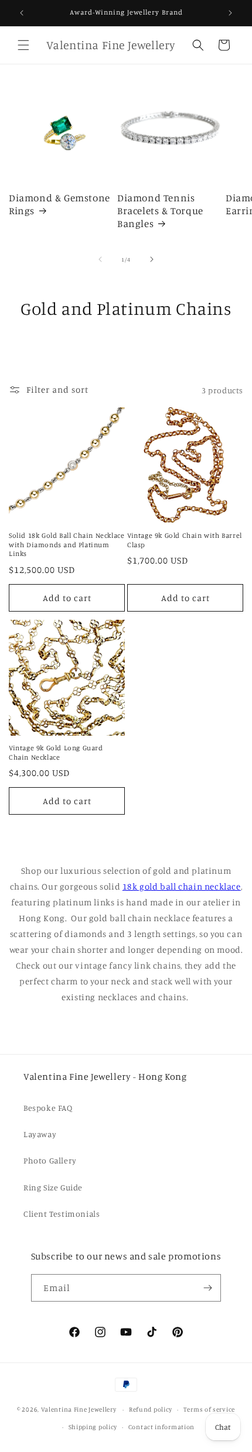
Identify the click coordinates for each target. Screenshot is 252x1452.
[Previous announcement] (22, 13)
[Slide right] (152, 259)
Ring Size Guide (53, 1187)
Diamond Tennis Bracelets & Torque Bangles (160, 210)
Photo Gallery (50, 1160)
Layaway (39, 1134)
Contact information (161, 1427)
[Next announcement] (230, 13)
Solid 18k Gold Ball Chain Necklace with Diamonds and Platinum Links (66, 544)
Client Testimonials (61, 1213)
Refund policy (150, 1409)
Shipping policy (93, 1427)
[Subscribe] (207, 1288)
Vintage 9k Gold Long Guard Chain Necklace (56, 752)
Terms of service (209, 1409)
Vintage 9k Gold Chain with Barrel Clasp (184, 540)
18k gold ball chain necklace (181, 886)
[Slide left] (100, 259)
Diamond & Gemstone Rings (59, 204)
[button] (23, 45)
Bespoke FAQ (48, 1108)
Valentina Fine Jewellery (79, 1409)
